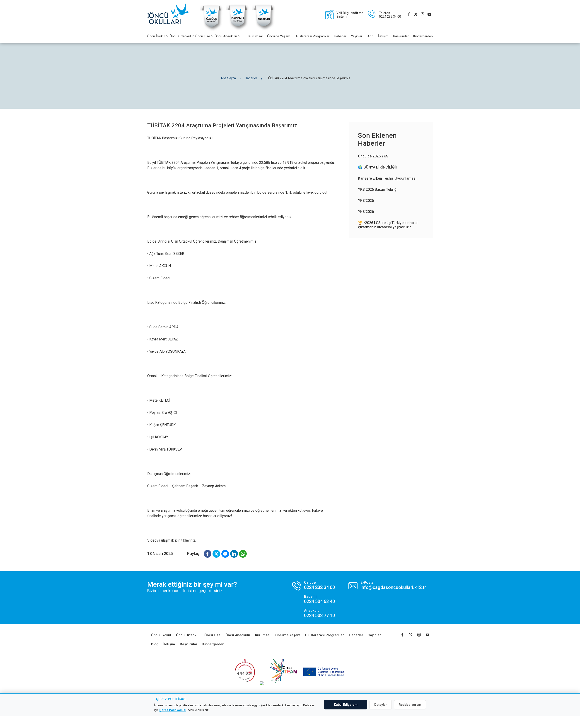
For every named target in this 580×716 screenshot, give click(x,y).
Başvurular (401, 36)
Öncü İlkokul (156, 36)
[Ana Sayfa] (170, 14)
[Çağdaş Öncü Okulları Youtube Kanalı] (429, 14)
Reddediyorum (410, 704)
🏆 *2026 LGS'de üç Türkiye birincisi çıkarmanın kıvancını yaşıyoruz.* (388, 225)
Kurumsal (256, 36)
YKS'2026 (366, 200)
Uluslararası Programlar (312, 36)
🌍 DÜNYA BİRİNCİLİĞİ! (377, 167)
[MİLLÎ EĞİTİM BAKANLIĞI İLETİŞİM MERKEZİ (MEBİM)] (245, 684)
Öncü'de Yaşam (278, 36)
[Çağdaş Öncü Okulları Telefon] (382, 15)
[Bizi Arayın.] (313, 599)
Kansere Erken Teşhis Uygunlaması (387, 178)
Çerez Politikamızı (172, 710)
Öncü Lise (202, 36)
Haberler (340, 36)
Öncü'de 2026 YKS (373, 156)
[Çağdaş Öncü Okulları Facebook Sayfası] (409, 14)
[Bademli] (237, 30)
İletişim (383, 36)
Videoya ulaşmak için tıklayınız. (171, 540)
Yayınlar (356, 36)
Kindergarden (423, 36)
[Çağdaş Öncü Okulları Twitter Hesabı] (415, 14)
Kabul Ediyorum (346, 704)
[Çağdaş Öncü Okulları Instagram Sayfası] (422, 14)
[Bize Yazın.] (387, 585)
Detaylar (380, 704)
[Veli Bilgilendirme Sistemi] (342, 15)
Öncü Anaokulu (226, 36)
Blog (370, 36)
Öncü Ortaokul (180, 36)
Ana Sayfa (228, 78)
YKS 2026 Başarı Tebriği (377, 189)
